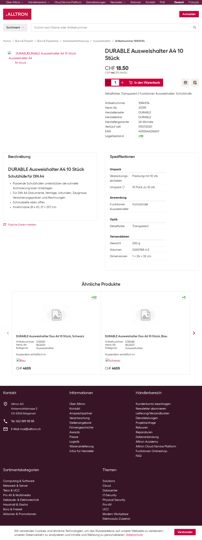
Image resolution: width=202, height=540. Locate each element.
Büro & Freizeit (24, 40)
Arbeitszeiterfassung (76, 40)
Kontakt (150, 2)
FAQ (162, 2)
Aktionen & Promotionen (19, 514)
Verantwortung (79, 418)
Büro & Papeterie (47, 40)
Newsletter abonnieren (151, 408)
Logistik (74, 441)
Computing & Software (18, 481)
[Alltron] (17, 14)
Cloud (107, 485)
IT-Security (110, 495)
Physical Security (114, 500)
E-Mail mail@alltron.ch (26, 429)
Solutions (109, 481)
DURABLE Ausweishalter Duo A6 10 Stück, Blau (136, 336)
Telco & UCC (11, 490)
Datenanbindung (147, 437)
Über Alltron (77, 404)
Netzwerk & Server (15, 485)
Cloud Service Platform (67, 2)
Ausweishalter (102, 40)
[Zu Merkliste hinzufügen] (195, 83)
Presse (73, 437)
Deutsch (179, 2)
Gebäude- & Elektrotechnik (21, 500)
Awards (74, 432)
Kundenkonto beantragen (153, 404)
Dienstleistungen (96, 2)
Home (7, 40)
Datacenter (110, 490)
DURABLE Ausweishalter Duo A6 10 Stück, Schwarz (50, 336)
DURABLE (144, 112)
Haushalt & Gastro (15, 504)
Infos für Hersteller (81, 451)
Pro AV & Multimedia (17, 495)
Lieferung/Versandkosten (152, 413)
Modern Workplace (115, 514)
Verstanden (185, 532)
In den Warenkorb (147, 83)
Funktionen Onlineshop (151, 451)
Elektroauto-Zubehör (116, 519)
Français (194, 2)
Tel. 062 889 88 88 (22, 421)
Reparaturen (144, 432)
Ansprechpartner (80, 413)
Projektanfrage (146, 423)
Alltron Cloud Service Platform (156, 446)
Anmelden (189, 14)
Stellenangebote (80, 423)
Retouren (142, 427)
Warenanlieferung (81, 446)
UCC (106, 509)
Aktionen (135, 2)
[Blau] (21, 361)
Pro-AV (107, 504)
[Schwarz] (113, 361)
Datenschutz (134, 535)
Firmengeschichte (81, 427)
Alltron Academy (147, 441)
